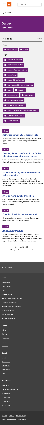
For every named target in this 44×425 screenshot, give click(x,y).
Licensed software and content (12, 298)
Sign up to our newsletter (10, 389)
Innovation (5, 346)
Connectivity (6, 283)
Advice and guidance (8, 318)
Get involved (6, 366)
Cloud (3, 290)
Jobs (3, 373)
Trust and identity (7, 314)
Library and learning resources (11, 306)
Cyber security (6, 286)
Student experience (8, 310)
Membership (6, 362)
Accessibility (22, 420)
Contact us (5, 386)
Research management (9, 302)
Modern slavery (21, 416)
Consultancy (6, 338)
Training (4, 334)
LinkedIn (7, 393)
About (4, 358)
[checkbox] (10, 49)
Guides (9, 13)
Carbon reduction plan (9, 420)
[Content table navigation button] (4, 5)
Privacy (11, 416)
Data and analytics (8, 294)
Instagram (7, 397)
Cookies (4, 416)
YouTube (7, 405)
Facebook (7, 401)
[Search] (39, 4)
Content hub (6, 370)
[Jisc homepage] (9, 4)
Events (4, 342)
